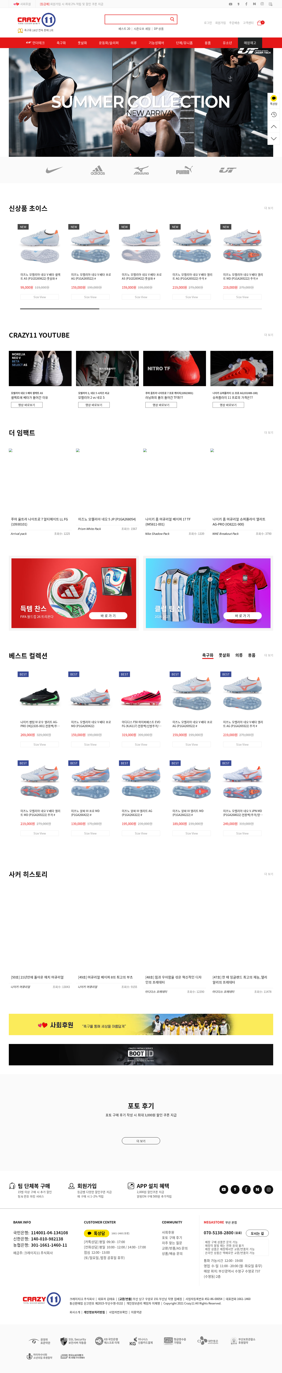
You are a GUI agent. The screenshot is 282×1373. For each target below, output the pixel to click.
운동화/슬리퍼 (109, 42)
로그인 (208, 23)
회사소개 (75, 1312)
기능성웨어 (156, 42)
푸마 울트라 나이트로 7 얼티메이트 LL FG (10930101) (39, 522)
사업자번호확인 (118, 1312)
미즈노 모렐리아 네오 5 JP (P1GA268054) (107, 519)
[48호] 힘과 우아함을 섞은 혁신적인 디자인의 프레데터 (173, 980)
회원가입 (220, 23)
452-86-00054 (213, 1299)
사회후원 (25, 4)
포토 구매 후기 (172, 1237)
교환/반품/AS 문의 (175, 1248)
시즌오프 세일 (142, 28)
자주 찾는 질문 (172, 1242)
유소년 (227, 42)
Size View (39, 297)
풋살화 (82, 42)
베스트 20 (124, 28)
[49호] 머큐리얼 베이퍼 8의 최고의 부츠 (105, 977)
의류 (134, 42)
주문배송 (234, 23)
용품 (208, 42)
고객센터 (248, 23)
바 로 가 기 (108, 615)
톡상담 (99, 1233)
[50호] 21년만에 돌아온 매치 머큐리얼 (37, 977)
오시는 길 (257, 1233)
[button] (130, 154)
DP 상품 (159, 28)
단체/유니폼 (184, 42)
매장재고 (250, 42)
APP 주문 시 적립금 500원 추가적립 (66, 4)
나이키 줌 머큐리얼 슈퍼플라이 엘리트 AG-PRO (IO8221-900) (239, 522)
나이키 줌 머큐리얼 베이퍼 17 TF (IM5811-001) (168, 522)
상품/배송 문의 (172, 1253)
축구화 (61, 42)
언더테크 (38, 42)
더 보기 (268, 208)
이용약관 (136, 1312)
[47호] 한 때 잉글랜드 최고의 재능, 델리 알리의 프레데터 (240, 980)
